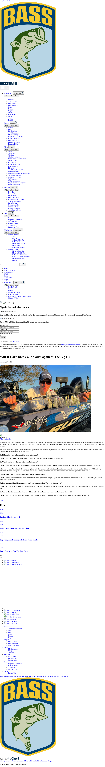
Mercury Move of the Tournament (19, 173)
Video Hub (11, 153)
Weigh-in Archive (14, 181)
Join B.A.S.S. (8, 282)
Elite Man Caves (13, 140)
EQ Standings (12, 131)
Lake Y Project (13, 166)
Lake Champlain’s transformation (14, 528)
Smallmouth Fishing (14, 201)
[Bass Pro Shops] (29, 608)
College (10, 112)
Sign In (3, 337)
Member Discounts (18, 258)
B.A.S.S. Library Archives (21, 257)
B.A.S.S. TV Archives (19, 255)
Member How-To (18, 251)
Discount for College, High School (19, 296)
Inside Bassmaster (14, 164)
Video (6, 147)
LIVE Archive (13, 649)
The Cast (11, 155)
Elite (1, 501)
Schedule (11, 100)
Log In (14, 260)
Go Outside (17, 676)
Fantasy (6, 276)
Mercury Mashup (13, 172)
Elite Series (11, 103)
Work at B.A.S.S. (55, 676)
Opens (10, 107)
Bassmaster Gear (13, 227)
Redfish (10, 120)
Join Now (16, 341)
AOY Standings (13, 133)
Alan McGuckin (5, 439)
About (16, 761)
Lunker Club (12, 673)
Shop (5, 268)
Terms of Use (9, 761)
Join (13, 236)
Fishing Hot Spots (14, 208)
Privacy (2, 761)
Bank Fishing (12, 203)
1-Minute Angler (13, 205)
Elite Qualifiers (13, 105)
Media (35, 761)
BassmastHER (13, 144)
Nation (10, 109)
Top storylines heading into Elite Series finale (19, 540)
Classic (10, 630)
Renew (14, 238)
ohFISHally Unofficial (15, 170)
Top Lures (11, 225)
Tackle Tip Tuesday (14, 175)
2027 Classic (12, 101)
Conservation (12, 194)
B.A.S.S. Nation (9, 270)
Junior (10, 116)
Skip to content (5, 1)
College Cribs (12, 160)
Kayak (10, 111)
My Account (16, 245)
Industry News (13, 223)
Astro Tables (12, 656)
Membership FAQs (18, 244)
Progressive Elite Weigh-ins (17, 183)
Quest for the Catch (14, 177)
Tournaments (8, 93)
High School (12, 114)
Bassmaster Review (14, 184)
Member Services (13, 234)
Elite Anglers (12, 641)
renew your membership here (70, 345)
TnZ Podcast (12, 179)
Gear (5, 213)
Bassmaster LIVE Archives (17, 159)
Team (10, 118)
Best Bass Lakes (13, 197)
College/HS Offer (18, 240)
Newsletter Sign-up (18, 247)
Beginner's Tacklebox (15, 220)
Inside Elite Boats (14, 138)
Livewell (11, 168)
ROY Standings (13, 135)
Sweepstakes (8, 278)
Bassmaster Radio (14, 142)
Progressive (12, 196)
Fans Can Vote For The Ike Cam (14, 551)
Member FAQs (13, 298)
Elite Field (11, 129)
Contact (21, 761)
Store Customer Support (45, 761)
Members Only (13, 249)
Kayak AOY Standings (15, 136)
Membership (8, 230)
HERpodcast (12, 162)
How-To (7, 187)
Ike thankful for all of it (10, 517)
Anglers (6, 123)
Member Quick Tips (18, 253)
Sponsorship (65, 676)
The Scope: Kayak (14, 157)
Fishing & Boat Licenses (16, 199)
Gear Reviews (12, 221)
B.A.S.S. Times (17, 242)
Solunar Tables (13, 207)
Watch (6, 274)
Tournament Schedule (15, 629)
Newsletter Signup (14, 292)
